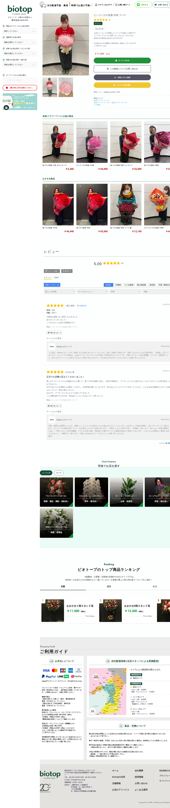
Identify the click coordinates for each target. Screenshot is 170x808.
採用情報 (139, 777)
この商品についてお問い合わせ (123, 69)
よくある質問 (141, 790)
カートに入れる (123, 60)
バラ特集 (97, 105)
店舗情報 (116, 783)
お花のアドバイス (120, 790)
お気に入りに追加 (124, 77)
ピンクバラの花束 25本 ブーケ (65, 327)
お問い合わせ (141, 783)
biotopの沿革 (118, 777)
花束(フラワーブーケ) (101, 100)
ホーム (115, 771)
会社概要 (139, 771)
